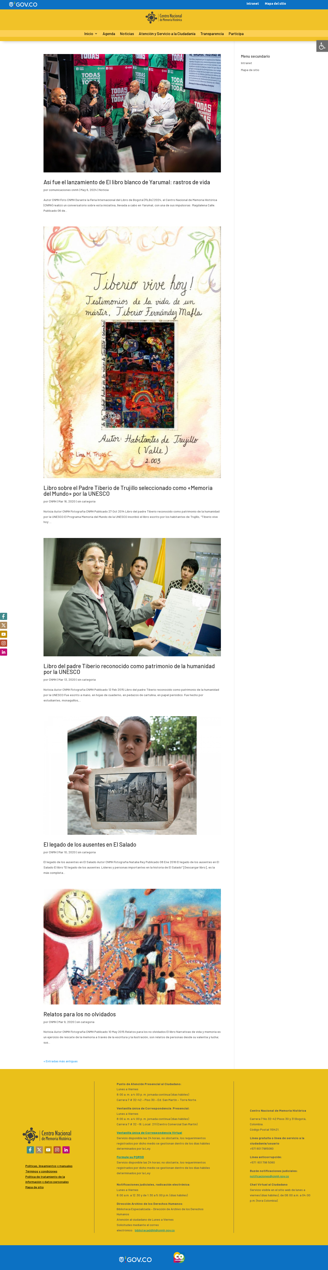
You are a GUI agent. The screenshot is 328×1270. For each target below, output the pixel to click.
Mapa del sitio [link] (275, 3)
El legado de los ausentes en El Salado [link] (90, 844)
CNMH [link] (52, 501)
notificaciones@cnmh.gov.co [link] (269, 1176)
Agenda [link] (109, 34)
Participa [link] (236, 34)
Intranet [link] (253, 3)
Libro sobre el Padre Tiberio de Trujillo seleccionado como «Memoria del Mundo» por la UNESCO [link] (128, 490)
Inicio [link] (88, 34)
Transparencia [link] (212, 34)
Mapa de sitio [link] (250, 70)
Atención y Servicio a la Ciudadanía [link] (167, 34)
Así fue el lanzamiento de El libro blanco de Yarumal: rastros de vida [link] (127, 181)
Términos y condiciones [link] (41, 1171)
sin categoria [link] (86, 501)
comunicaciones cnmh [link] (64, 190)
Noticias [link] (127, 34)
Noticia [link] (104, 190)
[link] (322, 46)
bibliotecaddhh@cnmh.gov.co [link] (155, 1230)
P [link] (26, 1176)
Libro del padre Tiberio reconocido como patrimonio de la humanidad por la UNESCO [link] (129, 668)
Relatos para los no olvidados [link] (80, 1014)
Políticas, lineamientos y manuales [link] (49, 1166)
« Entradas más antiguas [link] (61, 1061)
